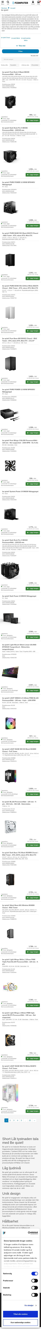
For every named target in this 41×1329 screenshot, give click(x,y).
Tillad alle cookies (20, 1314)
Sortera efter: (4, 65)
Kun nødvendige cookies (20, 1322)
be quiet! (13, 8)
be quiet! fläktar (16, 38)
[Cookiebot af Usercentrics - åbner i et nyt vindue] (28, 1233)
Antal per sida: (25, 65)
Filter (21, 51)
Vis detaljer (28, 1305)
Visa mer (21, 46)
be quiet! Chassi (5, 37)
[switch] (34, 1281)
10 (30, 1120)
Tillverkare (4, 8)
